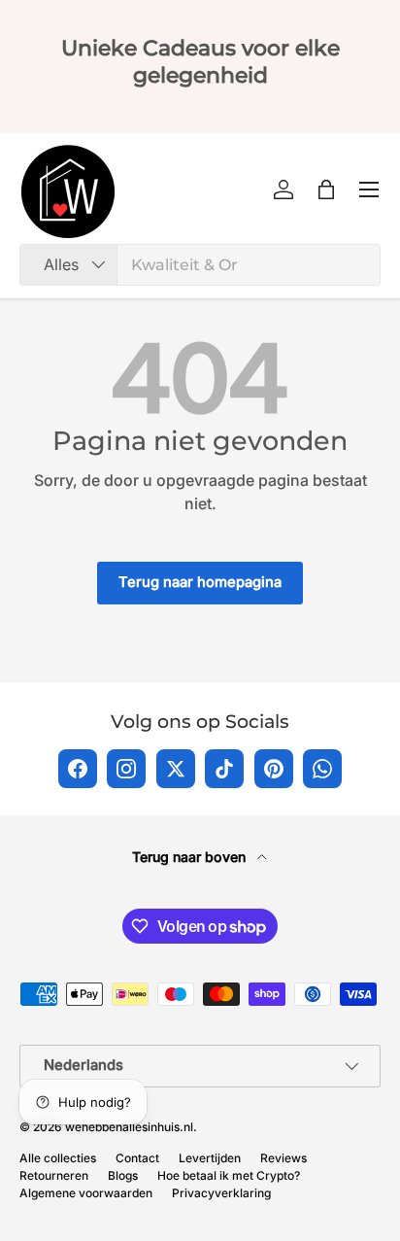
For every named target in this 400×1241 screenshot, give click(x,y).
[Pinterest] (273, 768)
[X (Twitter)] (175, 768)
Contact (137, 1158)
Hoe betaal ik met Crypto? (228, 1175)
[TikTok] (224, 768)
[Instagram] (126, 768)
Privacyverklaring (221, 1193)
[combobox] (200, 265)
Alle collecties (57, 1158)
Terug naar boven (191, 856)
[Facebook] (77, 768)
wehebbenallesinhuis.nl (129, 1127)
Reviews (283, 1158)
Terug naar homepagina (200, 582)
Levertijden (210, 1158)
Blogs (123, 1175)
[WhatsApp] (322, 768)
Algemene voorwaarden (85, 1193)
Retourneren (53, 1175)
